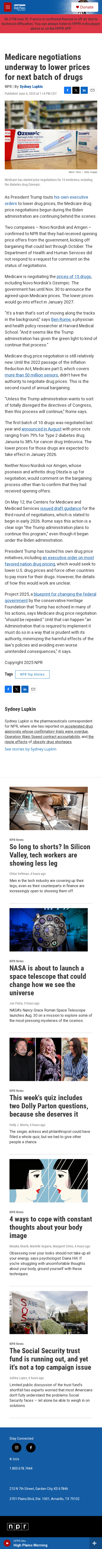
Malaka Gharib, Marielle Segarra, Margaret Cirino (41, 1246)
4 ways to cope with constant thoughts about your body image (50, 1227)
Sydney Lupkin (31, 86)
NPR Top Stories (32, 674)
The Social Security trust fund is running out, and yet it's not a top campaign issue (50, 1359)
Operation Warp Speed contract (30, 736)
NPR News (16, 840)
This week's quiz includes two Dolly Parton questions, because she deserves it (48, 1106)
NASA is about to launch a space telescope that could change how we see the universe (47, 980)
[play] (7, 1543)
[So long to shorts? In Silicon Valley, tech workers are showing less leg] (48, 808)
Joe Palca (16, 1003)
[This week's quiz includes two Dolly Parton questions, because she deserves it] (48, 1059)
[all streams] (95, 1543)
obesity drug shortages (52, 742)
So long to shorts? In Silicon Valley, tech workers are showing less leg (49, 855)
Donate (86, 7)
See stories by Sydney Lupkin (30, 749)
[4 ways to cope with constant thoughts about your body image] (48, 1180)
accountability (68, 736)
